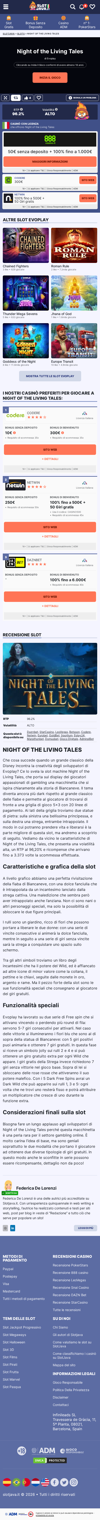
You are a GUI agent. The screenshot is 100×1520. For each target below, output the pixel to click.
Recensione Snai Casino (71, 1287)
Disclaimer (60, 1397)
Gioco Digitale (69, 739)
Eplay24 (79, 735)
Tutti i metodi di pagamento (24, 1299)
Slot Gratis (8, 25)
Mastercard (11, 1291)
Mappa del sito (64, 1365)
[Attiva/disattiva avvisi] (73, 7)
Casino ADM (63, 25)
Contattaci (61, 1405)
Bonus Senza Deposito (35, 25)
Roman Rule (60, 266)
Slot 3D (8, 1350)
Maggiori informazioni (50, 161)
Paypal (8, 1269)
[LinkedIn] (12, 1228)
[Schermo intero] (5, 98)
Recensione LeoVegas (69, 1280)
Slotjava (9, 33)
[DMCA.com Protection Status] (50, 1460)
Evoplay (51, 58)
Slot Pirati (10, 1364)
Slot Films (10, 1357)
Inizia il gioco (50, 77)
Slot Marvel (11, 1379)
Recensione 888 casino (70, 1273)
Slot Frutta (11, 1372)
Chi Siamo (60, 1327)
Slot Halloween (14, 1342)
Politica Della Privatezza (71, 1390)
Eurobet (43, 735)
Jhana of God (61, 314)
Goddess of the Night (19, 361)
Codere (86, 732)
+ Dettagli (50, 459)
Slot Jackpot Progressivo (22, 1327)
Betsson (74, 732)
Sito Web (88, 180)
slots (21, 33)
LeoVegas (61, 732)
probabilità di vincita (45, 1515)
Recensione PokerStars (70, 1265)
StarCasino (47, 732)
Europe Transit (62, 361)
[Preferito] (39, 98)
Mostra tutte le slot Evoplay (50, 376)
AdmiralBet (87, 739)
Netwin (31, 735)
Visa (6, 1284)
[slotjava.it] (40, 7)
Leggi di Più (85, 1228)
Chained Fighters (16, 266)
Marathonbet (35, 739)
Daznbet (32, 732)
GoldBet (54, 735)
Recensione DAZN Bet (69, 1295)
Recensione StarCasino (70, 1302)
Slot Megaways (14, 1335)
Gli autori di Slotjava (68, 1335)
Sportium (67, 735)
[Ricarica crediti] (16, 98)
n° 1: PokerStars (87, 25)
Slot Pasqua (12, 1387)
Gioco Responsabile (68, 1382)
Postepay (10, 1276)
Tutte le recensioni (66, 1310)
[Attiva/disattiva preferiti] (92, 7)
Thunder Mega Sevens (20, 314)
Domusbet (51, 739)
